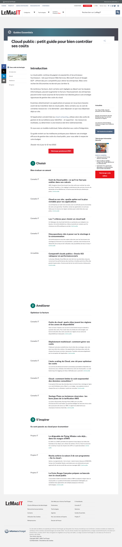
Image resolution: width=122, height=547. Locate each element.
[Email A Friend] (3, 80)
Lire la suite (55, 191)
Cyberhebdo (45, 5)
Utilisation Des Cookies (34, 516)
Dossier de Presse (56, 520)
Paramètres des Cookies (46, 540)
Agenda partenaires (22, 5)
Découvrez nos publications (111, 1)
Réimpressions (31, 520)
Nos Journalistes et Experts (59, 516)
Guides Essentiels (80, 513)
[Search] (118, 12)
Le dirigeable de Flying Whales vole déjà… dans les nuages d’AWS (68, 437)
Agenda (53, 513)
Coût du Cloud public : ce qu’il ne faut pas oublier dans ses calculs (67, 181)
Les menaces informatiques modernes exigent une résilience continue (104, 124)
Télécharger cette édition (105, 174)
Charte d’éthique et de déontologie (37, 505)
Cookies (3, 5)
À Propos (30, 501)
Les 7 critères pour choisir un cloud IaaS (67, 219)
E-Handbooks (79, 501)
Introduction (12, 72)
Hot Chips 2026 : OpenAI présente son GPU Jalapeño (103, 110)
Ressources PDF (35, 5)
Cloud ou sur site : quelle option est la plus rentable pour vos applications (68, 200)
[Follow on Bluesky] (115, 6)
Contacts (30, 513)
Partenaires (54, 505)
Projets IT (11, 5)
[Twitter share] (3, 71)
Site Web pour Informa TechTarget (61, 501)
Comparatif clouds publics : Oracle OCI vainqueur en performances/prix (66, 255)
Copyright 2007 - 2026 (36, 538)
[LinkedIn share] (3, 76)
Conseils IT (78, 505)
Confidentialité (34, 540)
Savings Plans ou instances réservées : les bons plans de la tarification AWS (68, 397)
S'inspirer (11, 85)
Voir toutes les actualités (104, 131)
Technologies (55, 509)
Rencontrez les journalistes (35, 509)
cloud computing (62, 117)
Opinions (77, 509)
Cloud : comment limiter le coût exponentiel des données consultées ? (69, 380)
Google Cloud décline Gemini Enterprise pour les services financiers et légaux (103, 117)
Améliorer (12, 80)
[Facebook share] (3, 66)
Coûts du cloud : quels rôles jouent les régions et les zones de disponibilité (70, 323)
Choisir (11, 76)
